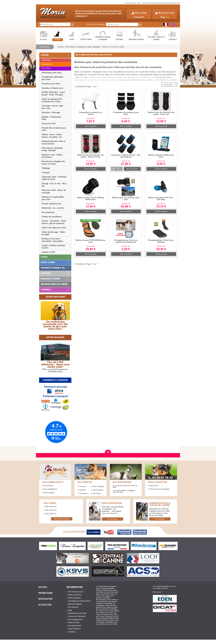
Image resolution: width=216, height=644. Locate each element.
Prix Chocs (46, 68)
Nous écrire (154, 485)
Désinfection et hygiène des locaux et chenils (53, 162)
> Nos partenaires (74, 625)
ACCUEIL (43, 39)
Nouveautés (47, 64)
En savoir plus (112, 519)
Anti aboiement (48, 212)
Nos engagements (50, 489)
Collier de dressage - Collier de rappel (53, 233)
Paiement (82, 490)
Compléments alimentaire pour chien (52, 78)
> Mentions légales (74, 604)
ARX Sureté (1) (51, 513)
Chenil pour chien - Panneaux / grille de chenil (54, 178)
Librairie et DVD (48, 252)
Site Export (97, 493)
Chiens (60, 47)
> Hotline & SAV (73, 622)
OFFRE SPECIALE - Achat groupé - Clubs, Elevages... (53, 93)
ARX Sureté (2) (51, 510)
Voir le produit (91, 126)
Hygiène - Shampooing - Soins (52, 118)
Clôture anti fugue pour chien (54, 228)
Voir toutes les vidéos (61, 519)
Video (118, 169)
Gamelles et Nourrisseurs (52, 88)
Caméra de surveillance (52, 217)
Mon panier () (166, 13)
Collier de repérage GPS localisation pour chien (52, 100)
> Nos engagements (75, 619)
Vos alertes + (84, 493)
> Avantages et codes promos (78, 600)
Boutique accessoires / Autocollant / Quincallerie (52, 240)
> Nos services (72, 607)
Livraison (82, 486)
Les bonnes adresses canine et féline (125, 486)
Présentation (48, 485)
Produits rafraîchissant (51, 204)
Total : (164, 17)
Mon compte (140, 13)
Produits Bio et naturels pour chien (54, 129)
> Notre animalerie (74, 594)
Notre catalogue (98, 486)
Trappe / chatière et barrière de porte (53, 246)
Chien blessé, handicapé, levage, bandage (82, 47)
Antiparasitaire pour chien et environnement (53, 142)
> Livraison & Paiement (76, 616)
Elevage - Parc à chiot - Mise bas (54, 185)
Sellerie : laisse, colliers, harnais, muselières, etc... (53, 136)
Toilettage (46, 168)
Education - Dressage (51, 112)
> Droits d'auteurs (74, 628)
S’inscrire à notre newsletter (160, 489)
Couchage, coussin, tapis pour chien (52, 107)
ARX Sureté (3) (51, 506)
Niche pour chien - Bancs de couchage (54, 191)
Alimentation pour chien (52, 73)
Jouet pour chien (49, 124)
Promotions (46, 60)
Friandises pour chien (51, 84)
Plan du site (157, 592)
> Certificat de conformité (77, 613)
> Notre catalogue (74, 597)
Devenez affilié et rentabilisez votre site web (124, 491)
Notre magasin (49, 492)
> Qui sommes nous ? (75, 591)
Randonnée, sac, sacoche (53, 208)
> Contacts (71, 631)
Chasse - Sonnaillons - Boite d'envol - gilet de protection (54, 222)
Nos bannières (98, 490)
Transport (46, 173)
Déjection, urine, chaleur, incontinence (52, 156)
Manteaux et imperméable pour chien (53, 198)
